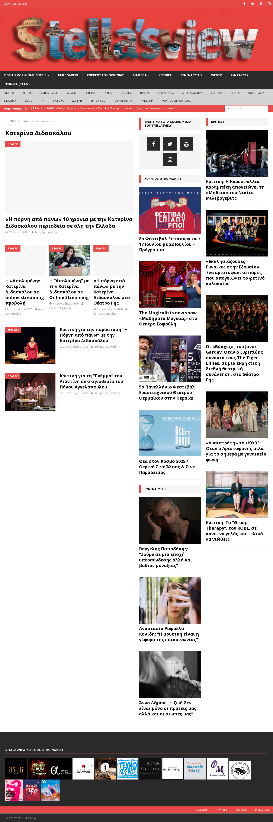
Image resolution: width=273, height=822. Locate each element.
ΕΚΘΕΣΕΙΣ (126, 92)
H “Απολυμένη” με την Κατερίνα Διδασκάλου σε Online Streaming (69, 289)
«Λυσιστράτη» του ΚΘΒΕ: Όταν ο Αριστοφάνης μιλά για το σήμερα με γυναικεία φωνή (236, 451)
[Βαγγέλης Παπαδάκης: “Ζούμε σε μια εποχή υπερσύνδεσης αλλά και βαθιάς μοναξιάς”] (170, 520)
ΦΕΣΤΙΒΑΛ (216, 92)
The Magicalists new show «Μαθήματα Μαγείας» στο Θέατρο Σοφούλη (168, 318)
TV (42, 100)
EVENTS (235, 92)
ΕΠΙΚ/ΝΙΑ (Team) (17, 84)
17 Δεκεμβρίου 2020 (66, 303)
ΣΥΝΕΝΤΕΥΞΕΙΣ (191, 75)
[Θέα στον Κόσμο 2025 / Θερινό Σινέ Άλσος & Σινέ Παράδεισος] (170, 433)
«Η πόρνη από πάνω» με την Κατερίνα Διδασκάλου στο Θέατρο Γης (111, 292)
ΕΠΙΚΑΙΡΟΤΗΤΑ (123, 100)
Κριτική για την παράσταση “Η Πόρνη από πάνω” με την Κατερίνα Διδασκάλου (94, 335)
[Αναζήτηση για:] (246, 108)
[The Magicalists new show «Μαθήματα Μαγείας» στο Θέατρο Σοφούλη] (170, 284)
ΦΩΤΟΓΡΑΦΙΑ (256, 92)
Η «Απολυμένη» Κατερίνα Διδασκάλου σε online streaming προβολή (24, 292)
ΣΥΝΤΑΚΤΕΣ (239, 75)
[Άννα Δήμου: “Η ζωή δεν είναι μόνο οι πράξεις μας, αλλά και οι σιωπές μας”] (170, 674)
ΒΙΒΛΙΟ (28, 100)
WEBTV (216, 75)
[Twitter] (252, 3)
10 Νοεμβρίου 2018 (75, 393)
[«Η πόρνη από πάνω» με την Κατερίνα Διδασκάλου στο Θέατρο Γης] (113, 260)
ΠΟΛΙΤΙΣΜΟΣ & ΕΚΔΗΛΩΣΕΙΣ (25, 75)
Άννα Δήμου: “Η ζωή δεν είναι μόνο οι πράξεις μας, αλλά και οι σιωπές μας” (168, 708)
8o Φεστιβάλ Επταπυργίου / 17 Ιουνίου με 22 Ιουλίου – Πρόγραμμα (169, 244)
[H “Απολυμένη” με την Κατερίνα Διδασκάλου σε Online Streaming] (69, 260)
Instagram (262, 809)
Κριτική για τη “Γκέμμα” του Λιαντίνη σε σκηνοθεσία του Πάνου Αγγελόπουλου (91, 381)
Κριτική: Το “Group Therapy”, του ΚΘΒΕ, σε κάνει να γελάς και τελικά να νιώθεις (234, 531)
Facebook (202, 809)
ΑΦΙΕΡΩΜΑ (147, 100)
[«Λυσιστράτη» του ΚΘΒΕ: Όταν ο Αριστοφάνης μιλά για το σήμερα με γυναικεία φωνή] (237, 414)
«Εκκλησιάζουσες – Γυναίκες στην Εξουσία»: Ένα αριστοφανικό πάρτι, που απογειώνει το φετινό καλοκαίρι (235, 272)
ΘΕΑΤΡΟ (9, 92)
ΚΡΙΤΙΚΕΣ (165, 75)
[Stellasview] (136, 68)
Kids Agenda (166, 92)
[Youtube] (261, 3)
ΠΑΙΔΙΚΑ (145, 92)
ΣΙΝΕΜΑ (90, 92)
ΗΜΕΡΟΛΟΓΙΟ (68, 75)
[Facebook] (244, 3)
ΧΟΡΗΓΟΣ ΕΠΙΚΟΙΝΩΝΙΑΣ (105, 75)
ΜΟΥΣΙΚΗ (72, 92)
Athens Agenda (192, 92)
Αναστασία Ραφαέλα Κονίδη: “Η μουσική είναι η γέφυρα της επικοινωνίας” (169, 634)
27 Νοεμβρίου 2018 (75, 347)
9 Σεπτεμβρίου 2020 (110, 309)
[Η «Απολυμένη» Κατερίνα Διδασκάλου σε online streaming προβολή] (25, 260)
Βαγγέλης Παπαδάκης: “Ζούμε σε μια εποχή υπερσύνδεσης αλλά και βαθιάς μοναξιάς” (165, 557)
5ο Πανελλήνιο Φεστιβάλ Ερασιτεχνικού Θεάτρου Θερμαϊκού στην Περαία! (167, 392)
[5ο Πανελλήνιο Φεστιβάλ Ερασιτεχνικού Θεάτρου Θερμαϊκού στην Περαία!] (170, 359)
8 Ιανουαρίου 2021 (20, 309)
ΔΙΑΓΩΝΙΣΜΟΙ (98, 100)
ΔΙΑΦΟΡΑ (140, 75)
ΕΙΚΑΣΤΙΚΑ (10, 100)
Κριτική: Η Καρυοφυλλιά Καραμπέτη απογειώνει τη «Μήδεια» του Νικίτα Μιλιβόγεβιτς (235, 190)
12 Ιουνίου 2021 (19, 232)
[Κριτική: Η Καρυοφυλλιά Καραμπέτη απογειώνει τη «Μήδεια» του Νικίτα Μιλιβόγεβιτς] (237, 153)
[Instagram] (269, 3)
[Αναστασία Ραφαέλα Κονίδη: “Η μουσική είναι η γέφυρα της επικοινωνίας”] (170, 600)
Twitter (222, 809)
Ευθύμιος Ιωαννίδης (107, 347)
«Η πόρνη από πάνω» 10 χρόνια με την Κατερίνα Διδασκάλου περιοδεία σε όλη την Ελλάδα (68, 222)
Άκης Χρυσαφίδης (46, 232)
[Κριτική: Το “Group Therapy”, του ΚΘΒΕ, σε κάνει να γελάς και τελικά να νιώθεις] (237, 494)
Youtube (241, 809)
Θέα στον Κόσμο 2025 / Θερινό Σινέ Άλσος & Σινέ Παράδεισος (167, 466)
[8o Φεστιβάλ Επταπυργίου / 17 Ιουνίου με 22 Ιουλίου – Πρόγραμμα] (170, 210)
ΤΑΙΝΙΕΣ (107, 92)
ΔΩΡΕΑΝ (77, 100)
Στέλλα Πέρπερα (60, 308)
